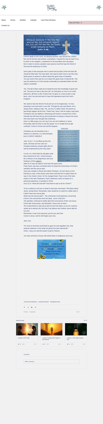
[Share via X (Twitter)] (28, 307)
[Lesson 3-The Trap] (27, 329)
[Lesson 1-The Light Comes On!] (76, 329)
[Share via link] (35, 307)
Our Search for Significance (30, 301)
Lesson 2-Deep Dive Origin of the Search (51, 338)
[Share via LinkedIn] (31, 307)
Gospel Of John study (43, 301)
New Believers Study (55, 301)
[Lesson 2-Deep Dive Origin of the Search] (51, 329)
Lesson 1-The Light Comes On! (75, 338)
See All (85, 320)
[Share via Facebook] (24, 307)
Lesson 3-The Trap (23, 338)
